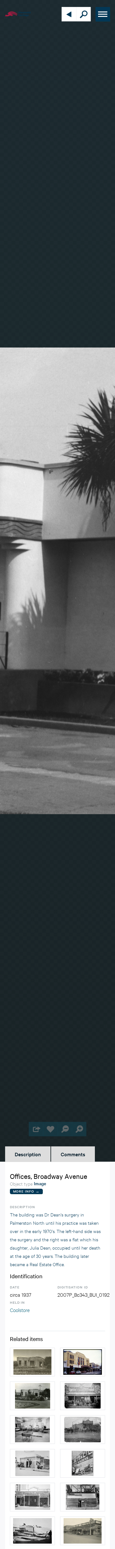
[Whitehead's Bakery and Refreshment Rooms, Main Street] (82, 1429)
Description (28, 1154)
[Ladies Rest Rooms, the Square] (32, 1362)
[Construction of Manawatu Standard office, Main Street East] (82, 1497)
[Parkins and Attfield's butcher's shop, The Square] (82, 1395)
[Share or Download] (36, 1129)
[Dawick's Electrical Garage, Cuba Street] (32, 1497)
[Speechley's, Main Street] (82, 1531)
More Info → (26, 1191)
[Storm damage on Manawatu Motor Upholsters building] (32, 1531)
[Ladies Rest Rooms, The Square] (32, 1395)
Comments (73, 1154)
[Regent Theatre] (82, 1362)
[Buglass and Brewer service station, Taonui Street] (32, 1463)
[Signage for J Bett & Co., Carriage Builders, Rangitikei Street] (82, 1463)
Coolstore (20, 1309)
